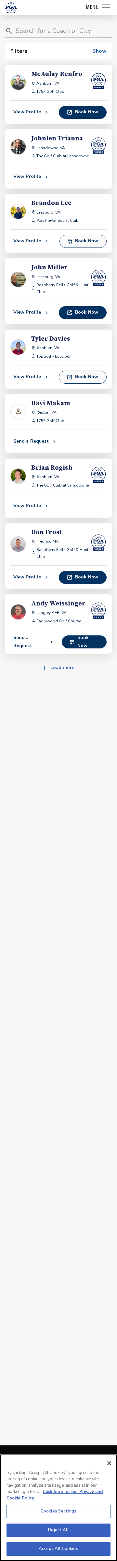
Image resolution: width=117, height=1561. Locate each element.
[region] (58, 1507)
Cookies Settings (58, 1511)
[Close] (109, 1463)
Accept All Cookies (58, 1549)
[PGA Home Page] (11, 7)
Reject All (58, 1530)
